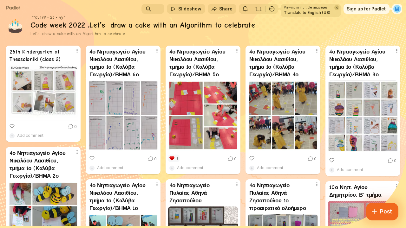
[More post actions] (77, 51)
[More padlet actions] (271, 9)
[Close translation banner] (336, 7)
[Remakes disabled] (258, 9)
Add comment (30, 135)
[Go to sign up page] (397, 9)
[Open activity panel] (245, 9)
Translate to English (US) (307, 12)
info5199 (38, 17)
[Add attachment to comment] (12, 135)
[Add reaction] (12, 126)
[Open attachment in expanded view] (43, 91)
